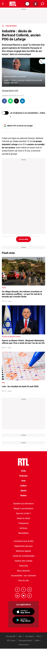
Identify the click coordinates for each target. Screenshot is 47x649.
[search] (42, 3)
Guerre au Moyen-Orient (11, 336)
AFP (16, 91)
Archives (23, 528)
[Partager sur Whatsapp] (10, 100)
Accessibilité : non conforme (23, 575)
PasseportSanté (25, 640)
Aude (4, 287)
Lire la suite (23, 239)
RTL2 (39, 636)
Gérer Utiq (23, 566)
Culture (23, 485)
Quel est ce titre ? (23, 513)
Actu (23, 481)
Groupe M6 (10, 636)
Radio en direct (23, 518)
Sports (23, 490)
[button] (27, 4)
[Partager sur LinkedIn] (22, 100)
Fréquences (23, 523)
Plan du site (23, 580)
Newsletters (23, 533)
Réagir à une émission (23, 508)
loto (3, 382)
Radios (23, 495)
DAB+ (37, 640)
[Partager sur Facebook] (4, 100)
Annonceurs (24, 644)
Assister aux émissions (23, 503)
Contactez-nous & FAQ (23, 541)
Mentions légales (23, 551)
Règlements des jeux (23, 546)
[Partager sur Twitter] (16, 100)
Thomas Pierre (8, 91)
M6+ (20, 636)
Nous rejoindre (23, 570)
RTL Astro (11, 640)
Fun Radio (29, 636)
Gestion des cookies (23, 561)
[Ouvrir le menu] (3, 4)
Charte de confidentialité (23, 556)
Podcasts (23, 476)
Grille (23, 471)
